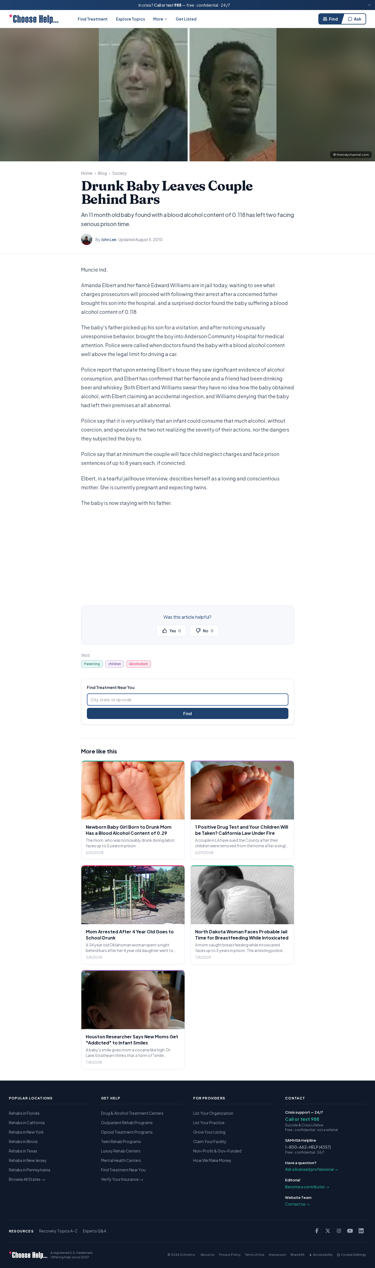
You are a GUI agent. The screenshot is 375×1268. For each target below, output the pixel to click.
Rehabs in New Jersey (28, 1160)
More (158, 18)
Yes (175, 630)
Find (333, 18)
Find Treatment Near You (123, 1169)
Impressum (277, 1254)
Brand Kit (297, 1254)
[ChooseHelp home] (33, 19)
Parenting (92, 664)
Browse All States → (27, 1179)
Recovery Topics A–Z (58, 1230)
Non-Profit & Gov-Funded (217, 1150)
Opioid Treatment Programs (127, 1131)
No (208, 630)
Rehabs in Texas (23, 1150)
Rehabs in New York (26, 1131)
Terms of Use (254, 1254)
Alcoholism (138, 664)
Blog (102, 173)
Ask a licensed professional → (311, 1169)
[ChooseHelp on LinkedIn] (361, 1231)
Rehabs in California (27, 1122)
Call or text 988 (302, 1119)
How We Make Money (212, 1160)
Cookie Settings (353, 1254)
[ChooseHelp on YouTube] (350, 1231)
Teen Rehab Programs (121, 1141)
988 (178, 4)
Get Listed (186, 18)
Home (86, 173)
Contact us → (297, 1203)
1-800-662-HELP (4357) (308, 1146)
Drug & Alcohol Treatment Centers (132, 1113)
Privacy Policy (230, 1254)
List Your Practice (209, 1122)
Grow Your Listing (209, 1131)
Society (119, 173)
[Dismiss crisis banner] (369, 5)
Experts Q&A (94, 1230)
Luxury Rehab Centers (120, 1150)
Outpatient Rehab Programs (127, 1122)
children (114, 664)
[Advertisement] (188, 553)
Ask (357, 18)
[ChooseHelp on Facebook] (317, 1231)
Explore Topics (130, 18)
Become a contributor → (307, 1186)
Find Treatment (93, 18)
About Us (208, 1254)
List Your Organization (213, 1113)
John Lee (108, 239)
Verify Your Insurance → (122, 1179)
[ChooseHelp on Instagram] (339, 1231)
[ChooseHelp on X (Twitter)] (328, 1231)
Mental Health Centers (121, 1160)
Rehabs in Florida (24, 1113)
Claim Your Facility (209, 1141)
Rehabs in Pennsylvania (29, 1169)
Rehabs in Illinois (23, 1141)
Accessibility (323, 1254)
